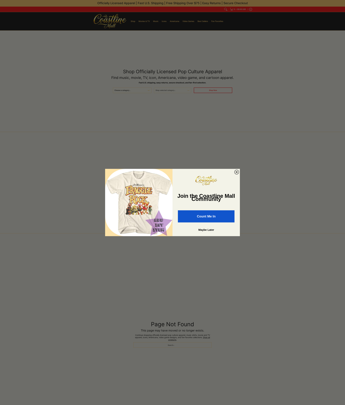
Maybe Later (206, 229)
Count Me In (206, 216)
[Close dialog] (236, 172)
